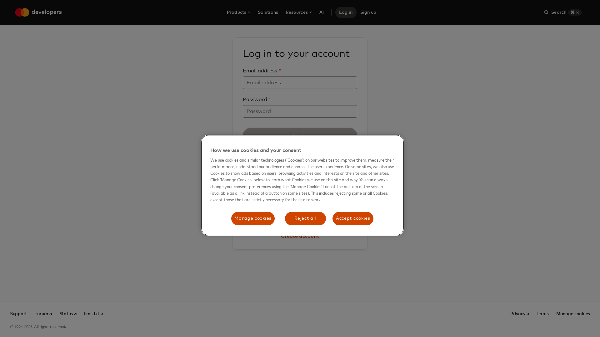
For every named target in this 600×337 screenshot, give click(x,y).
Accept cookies (353, 218)
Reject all (305, 218)
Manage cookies (253, 218)
